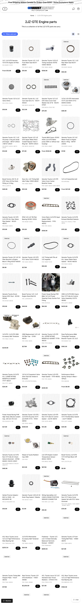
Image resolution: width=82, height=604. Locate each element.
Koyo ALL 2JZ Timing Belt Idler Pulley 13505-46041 (30, 180)
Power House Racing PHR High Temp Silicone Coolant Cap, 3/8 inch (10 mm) (11, 417)
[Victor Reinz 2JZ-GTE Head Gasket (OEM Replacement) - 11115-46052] (51, 205)
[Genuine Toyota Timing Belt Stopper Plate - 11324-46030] (11, 564)
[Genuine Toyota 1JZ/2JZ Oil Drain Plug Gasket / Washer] (31, 483)
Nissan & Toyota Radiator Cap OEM (30, 456)
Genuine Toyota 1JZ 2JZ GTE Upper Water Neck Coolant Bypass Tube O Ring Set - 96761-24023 (30, 141)
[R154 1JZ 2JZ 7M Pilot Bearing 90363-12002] (31, 205)
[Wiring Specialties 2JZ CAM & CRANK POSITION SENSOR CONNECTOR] (51, 483)
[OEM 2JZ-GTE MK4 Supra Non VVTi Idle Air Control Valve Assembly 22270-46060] (71, 282)
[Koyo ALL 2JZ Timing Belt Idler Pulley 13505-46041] (31, 167)
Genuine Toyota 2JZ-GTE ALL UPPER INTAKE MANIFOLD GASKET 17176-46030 (51, 337)
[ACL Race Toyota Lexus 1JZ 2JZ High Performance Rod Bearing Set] (71, 564)
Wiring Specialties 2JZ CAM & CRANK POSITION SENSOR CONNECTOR (50, 497)
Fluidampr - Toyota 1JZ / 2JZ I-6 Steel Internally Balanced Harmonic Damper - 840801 (50, 540)
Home (32, 15)
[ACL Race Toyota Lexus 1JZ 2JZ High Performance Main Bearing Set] (11, 525)
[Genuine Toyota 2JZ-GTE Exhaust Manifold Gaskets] (71, 205)
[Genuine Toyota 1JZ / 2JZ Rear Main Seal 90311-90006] (71, 49)
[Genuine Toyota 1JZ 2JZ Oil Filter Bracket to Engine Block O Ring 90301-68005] (11, 245)
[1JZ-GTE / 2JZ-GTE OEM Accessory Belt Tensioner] (11, 322)
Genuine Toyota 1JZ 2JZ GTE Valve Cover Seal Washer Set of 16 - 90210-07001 (50, 102)
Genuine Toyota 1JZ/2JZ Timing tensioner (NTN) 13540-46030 (50, 63)
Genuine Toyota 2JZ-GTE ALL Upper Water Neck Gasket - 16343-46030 (70, 259)
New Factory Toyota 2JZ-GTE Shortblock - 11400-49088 (30, 578)
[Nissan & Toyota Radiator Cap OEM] (31, 443)
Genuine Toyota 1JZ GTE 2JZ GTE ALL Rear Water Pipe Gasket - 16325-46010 (10, 220)
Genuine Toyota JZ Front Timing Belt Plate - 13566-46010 (70, 539)
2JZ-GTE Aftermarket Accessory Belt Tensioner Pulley (30, 539)
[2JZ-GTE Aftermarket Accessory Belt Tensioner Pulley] (31, 525)
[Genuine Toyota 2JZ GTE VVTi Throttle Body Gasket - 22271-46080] (71, 403)
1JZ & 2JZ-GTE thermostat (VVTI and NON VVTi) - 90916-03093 (70, 101)
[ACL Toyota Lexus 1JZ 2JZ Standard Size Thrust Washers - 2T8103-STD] (51, 564)
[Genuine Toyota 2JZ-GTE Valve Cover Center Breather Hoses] (51, 167)
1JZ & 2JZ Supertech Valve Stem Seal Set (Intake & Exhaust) (31, 376)
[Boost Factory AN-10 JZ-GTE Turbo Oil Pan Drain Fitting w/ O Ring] (11, 167)
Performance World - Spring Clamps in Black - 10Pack (70, 376)
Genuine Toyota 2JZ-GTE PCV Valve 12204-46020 (30, 258)
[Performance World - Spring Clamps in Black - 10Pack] (71, 363)
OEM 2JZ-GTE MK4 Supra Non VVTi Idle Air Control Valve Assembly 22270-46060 (70, 297)
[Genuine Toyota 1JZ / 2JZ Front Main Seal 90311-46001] (31, 49)
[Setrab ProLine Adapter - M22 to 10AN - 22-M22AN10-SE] (11, 483)
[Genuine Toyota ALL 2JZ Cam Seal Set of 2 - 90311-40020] (31, 87)
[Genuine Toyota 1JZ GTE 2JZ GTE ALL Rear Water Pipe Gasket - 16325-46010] (11, 205)
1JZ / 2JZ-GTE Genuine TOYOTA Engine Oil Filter (10, 61)
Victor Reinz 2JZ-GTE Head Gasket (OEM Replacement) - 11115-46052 (51, 220)
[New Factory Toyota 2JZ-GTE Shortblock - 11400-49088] (31, 564)
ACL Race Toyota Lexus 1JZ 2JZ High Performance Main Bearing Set (11, 539)
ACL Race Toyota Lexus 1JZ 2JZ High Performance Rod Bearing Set (70, 578)
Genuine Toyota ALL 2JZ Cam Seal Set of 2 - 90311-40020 (31, 101)
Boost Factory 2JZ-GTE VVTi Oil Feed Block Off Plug (69, 457)
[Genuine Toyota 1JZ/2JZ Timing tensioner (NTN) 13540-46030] (51, 49)
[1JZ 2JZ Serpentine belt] (71, 167)
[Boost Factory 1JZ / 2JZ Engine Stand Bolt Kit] (31, 282)
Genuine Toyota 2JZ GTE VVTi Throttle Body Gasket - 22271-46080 (70, 417)
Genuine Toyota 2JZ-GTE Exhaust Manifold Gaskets (70, 218)
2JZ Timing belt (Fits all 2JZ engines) (49, 258)
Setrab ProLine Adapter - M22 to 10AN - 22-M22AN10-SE (10, 497)
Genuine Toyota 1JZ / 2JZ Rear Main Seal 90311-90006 (70, 63)
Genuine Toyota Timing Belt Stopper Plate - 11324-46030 (11, 578)
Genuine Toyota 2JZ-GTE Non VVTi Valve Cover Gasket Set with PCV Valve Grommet (70, 498)
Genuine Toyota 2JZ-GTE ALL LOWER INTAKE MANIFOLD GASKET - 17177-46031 (10, 378)
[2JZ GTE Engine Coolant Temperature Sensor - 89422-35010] (51, 443)
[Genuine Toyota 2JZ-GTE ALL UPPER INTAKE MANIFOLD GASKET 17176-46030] (51, 322)
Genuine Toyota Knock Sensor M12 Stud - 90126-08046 (11, 296)
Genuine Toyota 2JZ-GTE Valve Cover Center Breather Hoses (50, 181)
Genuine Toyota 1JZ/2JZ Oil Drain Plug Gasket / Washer (31, 496)
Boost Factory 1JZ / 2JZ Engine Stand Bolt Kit (30, 295)
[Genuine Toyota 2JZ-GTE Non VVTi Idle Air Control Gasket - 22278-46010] (51, 403)
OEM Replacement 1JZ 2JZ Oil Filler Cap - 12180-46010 (31, 336)
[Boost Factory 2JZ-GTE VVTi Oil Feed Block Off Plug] (71, 443)
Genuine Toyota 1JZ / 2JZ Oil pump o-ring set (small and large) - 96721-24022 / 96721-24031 (11, 141)
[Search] (73, 9)
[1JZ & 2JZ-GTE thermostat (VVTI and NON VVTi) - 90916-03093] (71, 87)
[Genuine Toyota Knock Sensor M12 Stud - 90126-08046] (11, 282)
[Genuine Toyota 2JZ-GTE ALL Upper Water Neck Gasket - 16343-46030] (71, 245)
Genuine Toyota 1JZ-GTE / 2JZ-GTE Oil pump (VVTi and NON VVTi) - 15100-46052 (30, 418)
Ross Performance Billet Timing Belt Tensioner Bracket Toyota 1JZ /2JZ (70, 336)
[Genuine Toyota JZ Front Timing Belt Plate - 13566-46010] (71, 525)
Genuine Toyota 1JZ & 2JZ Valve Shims (11, 100)
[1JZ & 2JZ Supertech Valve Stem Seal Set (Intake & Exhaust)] (31, 363)
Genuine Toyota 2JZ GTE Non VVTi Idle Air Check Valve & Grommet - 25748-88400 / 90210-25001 (11, 458)
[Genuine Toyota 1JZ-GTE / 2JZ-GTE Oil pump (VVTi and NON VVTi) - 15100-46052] (31, 403)
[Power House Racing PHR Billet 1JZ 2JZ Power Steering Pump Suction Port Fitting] (51, 282)
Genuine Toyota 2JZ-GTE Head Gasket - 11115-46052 (51, 375)
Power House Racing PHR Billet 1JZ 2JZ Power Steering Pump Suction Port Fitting (51, 297)
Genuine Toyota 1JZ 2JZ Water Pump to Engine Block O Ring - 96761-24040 (69, 141)
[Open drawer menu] (4, 8)
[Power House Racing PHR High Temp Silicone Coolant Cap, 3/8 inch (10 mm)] (11, 403)
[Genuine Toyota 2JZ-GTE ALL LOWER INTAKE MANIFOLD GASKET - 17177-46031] (11, 363)
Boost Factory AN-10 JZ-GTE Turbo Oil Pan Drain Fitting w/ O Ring (10, 181)
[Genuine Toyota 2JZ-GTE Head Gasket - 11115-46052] (51, 363)
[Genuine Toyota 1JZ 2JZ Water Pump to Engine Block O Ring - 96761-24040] (71, 126)
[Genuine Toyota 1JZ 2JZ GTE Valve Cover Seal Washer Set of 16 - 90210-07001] (51, 87)
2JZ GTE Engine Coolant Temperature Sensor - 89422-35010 (50, 457)
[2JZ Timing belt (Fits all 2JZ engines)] (51, 245)
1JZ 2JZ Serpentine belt (69, 179)
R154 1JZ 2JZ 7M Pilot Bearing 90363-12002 (29, 218)
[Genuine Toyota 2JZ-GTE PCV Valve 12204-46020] (31, 245)
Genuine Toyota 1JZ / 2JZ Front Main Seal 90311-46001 (30, 63)
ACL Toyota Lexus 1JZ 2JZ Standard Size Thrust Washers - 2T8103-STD (51, 578)
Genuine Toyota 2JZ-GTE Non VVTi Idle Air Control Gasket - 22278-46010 (50, 417)
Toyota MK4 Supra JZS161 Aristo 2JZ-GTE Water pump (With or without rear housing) (50, 141)
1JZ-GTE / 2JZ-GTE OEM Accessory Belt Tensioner (10, 335)
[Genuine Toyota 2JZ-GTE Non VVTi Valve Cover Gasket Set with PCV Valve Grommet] (71, 483)
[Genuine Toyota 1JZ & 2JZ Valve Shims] (11, 87)
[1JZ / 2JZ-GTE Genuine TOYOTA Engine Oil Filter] (11, 49)
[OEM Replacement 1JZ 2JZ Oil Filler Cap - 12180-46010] (31, 322)
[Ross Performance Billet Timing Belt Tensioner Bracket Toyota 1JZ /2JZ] (71, 322)
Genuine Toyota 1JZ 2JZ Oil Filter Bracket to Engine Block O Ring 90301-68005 (11, 259)
